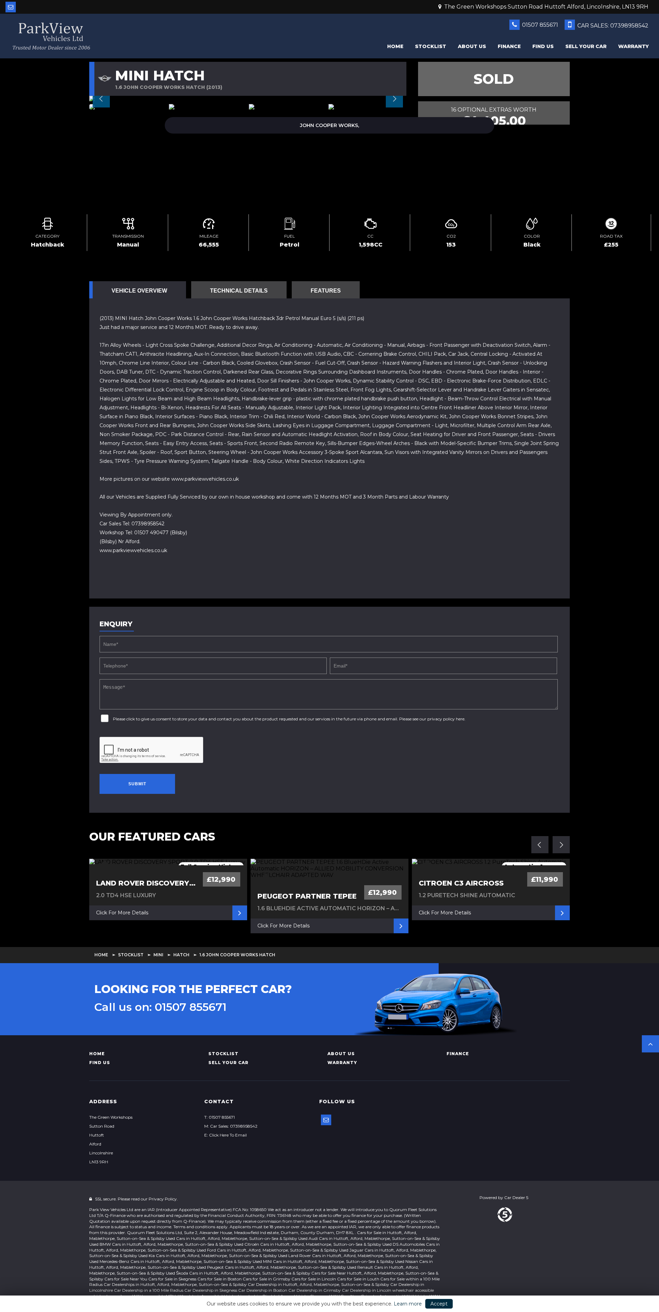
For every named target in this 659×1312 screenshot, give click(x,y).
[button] (650, 1043)
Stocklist (430, 46)
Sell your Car (585, 46)
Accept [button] (439, 1304)
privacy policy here (445, 718)
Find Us (543, 46)
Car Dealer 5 (516, 1197)
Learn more (408, 1304)
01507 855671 (539, 25)
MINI (158, 954)
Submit (137, 784)
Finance (509, 46)
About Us (472, 46)
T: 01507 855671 (219, 1117)
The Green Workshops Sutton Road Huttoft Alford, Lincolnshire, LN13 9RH (545, 6)
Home (395, 46)
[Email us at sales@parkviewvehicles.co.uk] (10, 7)
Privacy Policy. (163, 1198)
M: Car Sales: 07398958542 (230, 1126)
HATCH (181, 954)
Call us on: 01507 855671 (160, 1007)
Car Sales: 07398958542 (612, 25)
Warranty (633, 46)
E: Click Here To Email (225, 1135)
